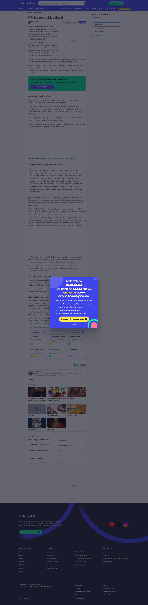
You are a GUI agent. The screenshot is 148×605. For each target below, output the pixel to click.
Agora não (74, 324)
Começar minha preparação (72, 319)
